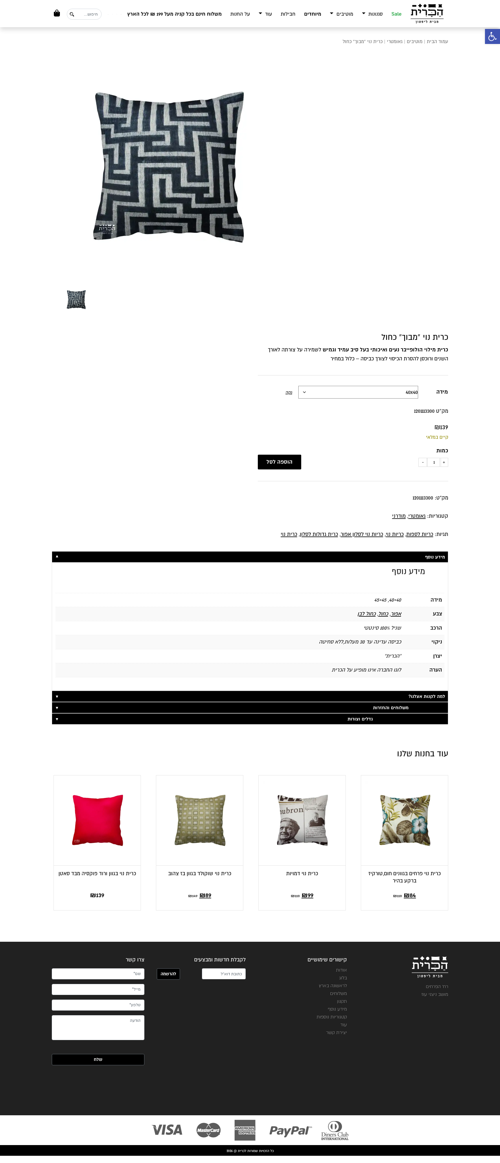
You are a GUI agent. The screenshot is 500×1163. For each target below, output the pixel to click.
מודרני (399, 516)
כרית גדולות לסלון (319, 534)
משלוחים (338, 993)
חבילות (288, 14)
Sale (396, 14)
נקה (289, 392)
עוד (268, 14)
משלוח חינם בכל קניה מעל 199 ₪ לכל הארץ (174, 14)
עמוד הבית (437, 41)
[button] (492, 36)
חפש (71, 14)
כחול (383, 614)
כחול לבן (366, 614)
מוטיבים (344, 14)
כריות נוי (395, 534)
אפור (396, 614)
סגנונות (375, 14)
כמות (442, 450)
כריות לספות (419, 534)
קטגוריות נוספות (332, 1017)
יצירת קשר (336, 1032)
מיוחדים (312, 14)
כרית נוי (289, 534)
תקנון (342, 1001)
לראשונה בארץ (333, 985)
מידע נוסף (337, 1009)
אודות (341, 970)
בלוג (343, 977)
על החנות (240, 14)
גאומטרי (394, 41)
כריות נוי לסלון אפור (362, 534)
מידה (442, 391)
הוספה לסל (279, 461)
